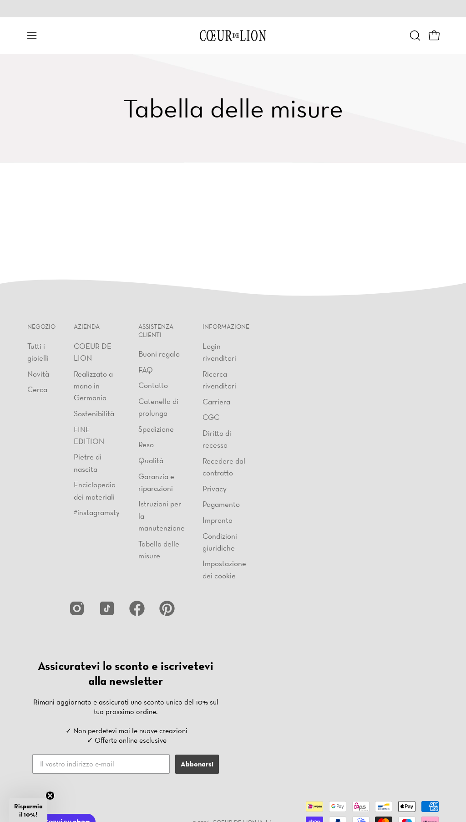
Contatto (153, 385)
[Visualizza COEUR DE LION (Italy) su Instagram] (77, 608)
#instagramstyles (101, 512)
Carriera (216, 401)
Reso (146, 444)
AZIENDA (87, 327)
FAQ (145, 369)
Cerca (37, 389)
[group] (233, 8)
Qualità (150, 460)
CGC (211, 417)
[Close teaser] (50, 795)
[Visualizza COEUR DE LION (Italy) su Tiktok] (107, 608)
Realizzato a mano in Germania (93, 385)
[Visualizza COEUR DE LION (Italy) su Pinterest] (167, 608)
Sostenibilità (94, 413)
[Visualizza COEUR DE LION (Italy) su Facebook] (137, 608)
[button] (414, 35)
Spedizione (156, 429)
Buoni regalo (159, 353)
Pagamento (221, 504)
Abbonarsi (197, 764)
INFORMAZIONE (226, 327)
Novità (38, 373)
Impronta (218, 520)
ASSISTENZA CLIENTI (155, 331)
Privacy (215, 488)
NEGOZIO (41, 327)
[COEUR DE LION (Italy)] (233, 35)
